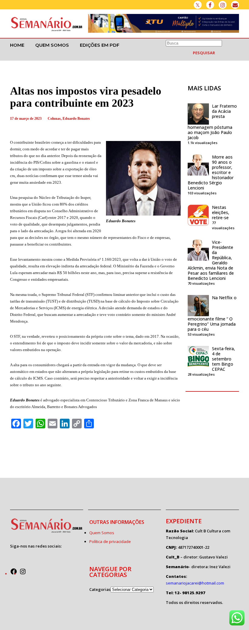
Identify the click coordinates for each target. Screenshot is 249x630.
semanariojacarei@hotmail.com (195, 583)
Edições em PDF (99, 45)
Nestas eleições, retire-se (220, 212)
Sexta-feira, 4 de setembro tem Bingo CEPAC (223, 359)
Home (17, 45)
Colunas (54, 118)
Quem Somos (52, 45)
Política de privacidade (110, 541)
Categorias (100, 589)
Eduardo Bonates (76, 118)
